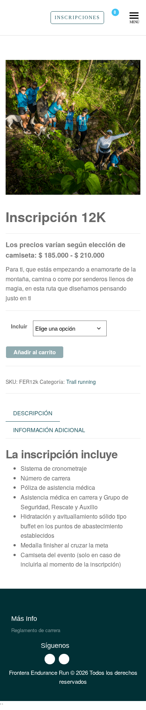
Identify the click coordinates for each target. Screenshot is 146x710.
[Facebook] (50, 659)
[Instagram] (64, 659)
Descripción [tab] (32, 413)
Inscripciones (77, 17)
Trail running (81, 381)
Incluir (19, 326)
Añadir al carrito (34, 352)
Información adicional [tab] (49, 430)
